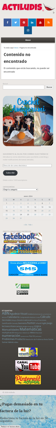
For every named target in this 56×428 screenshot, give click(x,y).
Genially (15, 323)
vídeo (16, 342)
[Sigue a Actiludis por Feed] (48, 22)
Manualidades (10, 329)
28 (49, 215)
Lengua (24, 326)
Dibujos (14, 320)
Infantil (38, 323)
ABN (5, 313)
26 (35, 215)
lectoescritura (8, 326)
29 (6, 218)
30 (14, 218)
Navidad (39, 333)
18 (28, 211)
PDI (34, 336)
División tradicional (24, 320)
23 (14, 215)
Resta (46, 339)
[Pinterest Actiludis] (28, 380)
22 (6, 215)
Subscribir (10, 173)
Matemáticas (31, 329)
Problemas (8, 339)
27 (42, 215)
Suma (50, 339)
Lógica (37, 326)
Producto (20, 339)
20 (42, 211)
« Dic (25, 225)
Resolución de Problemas (34, 339)
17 (21, 211)
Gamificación (7, 323)
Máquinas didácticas (22, 333)
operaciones (25, 336)
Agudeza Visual (18, 313)
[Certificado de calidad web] (22, 289)
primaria (38, 336)
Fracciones (42, 320)
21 (49, 211)
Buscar (5, 84)
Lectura (19, 326)
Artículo (4, 317)
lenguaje (31, 326)
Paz (30, 336)
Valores (11, 342)
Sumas (4, 342)
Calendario (13, 317)
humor (31, 323)
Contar (38, 317)
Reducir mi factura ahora (10, 427)
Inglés (44, 323)
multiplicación (8, 332)
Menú (28, 40)
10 (21, 207)
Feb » (30, 225)
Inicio (16, 48)
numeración (11, 336)
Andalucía (31, 314)
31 (21, 218)
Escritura (35, 320)
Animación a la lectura (43, 314)
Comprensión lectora (27, 317)
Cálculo (45, 317)
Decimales (6, 320)
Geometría (22, 323)
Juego (49, 323)
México (33, 333)
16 (14, 211)
